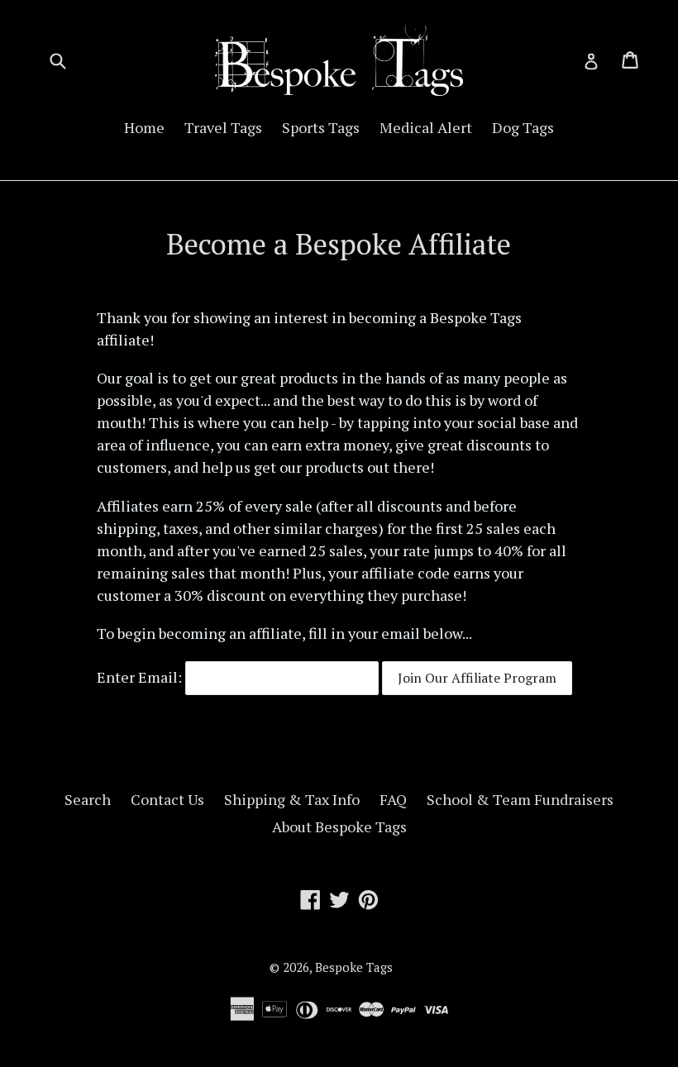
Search (87, 799)
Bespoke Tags (354, 967)
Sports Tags (321, 127)
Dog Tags (523, 127)
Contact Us (167, 799)
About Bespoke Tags (339, 826)
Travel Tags (223, 127)
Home (144, 127)
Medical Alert (426, 127)
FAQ (393, 799)
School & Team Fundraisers (520, 799)
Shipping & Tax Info (292, 799)
